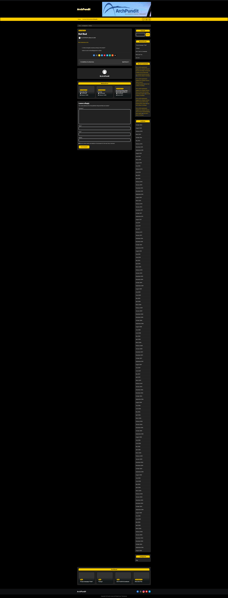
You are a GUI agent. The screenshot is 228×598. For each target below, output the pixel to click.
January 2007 (139, 386)
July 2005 (138, 440)
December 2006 (139, 389)
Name (80, 125)
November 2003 (139, 503)
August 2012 (139, 197)
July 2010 (138, 254)
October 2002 (139, 544)
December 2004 (139, 462)
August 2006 (139, 402)
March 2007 (138, 380)
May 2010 (138, 260)
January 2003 (139, 534)
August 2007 (139, 364)
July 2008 (138, 329)
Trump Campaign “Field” (141, 45)
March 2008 (138, 342)
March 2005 (138, 452)
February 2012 (139, 203)
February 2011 (139, 232)
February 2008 (139, 345)
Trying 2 (138, 48)
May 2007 (138, 374)
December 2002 (139, 538)
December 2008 (139, 314)
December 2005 (139, 427)
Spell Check (125, 62)
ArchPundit (83, 9)
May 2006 (138, 411)
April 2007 (138, 377)
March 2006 (138, 418)
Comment (81, 108)
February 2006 (139, 421)
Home (79, 19)
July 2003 (138, 515)
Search (143, 30)
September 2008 (140, 323)
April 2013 (138, 178)
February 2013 (139, 181)
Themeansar (124, 596)
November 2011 (139, 210)
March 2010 (138, 266)
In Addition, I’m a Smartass (87, 62)
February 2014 (139, 169)
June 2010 (138, 257)
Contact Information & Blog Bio (89, 19)
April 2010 (138, 263)
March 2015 (138, 159)
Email (80, 131)
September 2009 (140, 285)
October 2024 (139, 125)
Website (80, 137)
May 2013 (138, 175)
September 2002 (140, 547)
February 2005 (139, 456)
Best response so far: (83, 42)
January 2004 (139, 497)
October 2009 (139, 282)
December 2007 (139, 352)
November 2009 (139, 279)
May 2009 (138, 298)
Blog (137, 560)
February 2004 (139, 493)
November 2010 (139, 241)
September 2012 (139, 194)
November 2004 (139, 465)
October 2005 (139, 430)
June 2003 (138, 519)
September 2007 (139, 361)
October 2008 (139, 320)
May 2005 (138, 446)
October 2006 (139, 396)
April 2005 (138, 449)
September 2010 (139, 247)
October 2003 (139, 506)
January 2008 (139, 348)
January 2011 (139, 235)
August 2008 (139, 326)
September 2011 (139, 216)
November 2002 (139, 541)
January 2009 (139, 311)
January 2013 (139, 184)
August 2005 (139, 437)
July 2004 (138, 478)
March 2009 (138, 304)
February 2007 (139, 383)
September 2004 (140, 471)
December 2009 (139, 276)
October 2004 (139, 468)
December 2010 (139, 238)
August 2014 (139, 162)
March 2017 (138, 134)
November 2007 (139, 355)
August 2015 (139, 153)
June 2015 (138, 156)
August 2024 (139, 128)
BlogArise (118, 596)
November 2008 (139, 317)
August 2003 (139, 512)
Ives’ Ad (100, 92)
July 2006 (138, 405)
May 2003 (138, 522)
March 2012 (138, 200)
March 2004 (138, 490)
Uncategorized (82, 30)
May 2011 (138, 229)
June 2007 (138, 370)
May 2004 (138, 484)
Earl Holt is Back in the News (143, 75)
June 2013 (138, 172)
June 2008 (138, 333)
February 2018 (139, 131)
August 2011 (139, 219)
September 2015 (139, 150)
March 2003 (138, 528)
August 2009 (139, 288)
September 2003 (139, 509)
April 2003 (138, 525)
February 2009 (139, 307)
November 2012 (139, 191)
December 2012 (139, 188)
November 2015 (139, 147)
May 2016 (138, 140)
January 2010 (139, 273)
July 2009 (138, 292)
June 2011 (138, 225)
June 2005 (138, 443)
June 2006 (138, 408)
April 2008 (138, 339)
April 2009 (138, 301)
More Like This (83, 92)
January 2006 (139, 424)
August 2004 (139, 475)
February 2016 (139, 143)
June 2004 (138, 481)
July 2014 (138, 166)
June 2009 (138, 295)
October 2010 (139, 244)
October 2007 (139, 358)
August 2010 (139, 251)
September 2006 (140, 399)
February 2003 (139, 531)
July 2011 (138, 222)
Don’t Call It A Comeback (141, 51)
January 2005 (139, 459)
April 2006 (138, 415)
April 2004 (138, 487)
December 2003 (139, 500)
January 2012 (139, 207)
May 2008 (138, 336)
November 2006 (139, 393)
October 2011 (139, 213)
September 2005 (139, 434)
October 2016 (139, 137)
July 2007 (138, 367)
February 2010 (139, 270)
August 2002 (139, 550)
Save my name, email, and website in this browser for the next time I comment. (97, 143)
